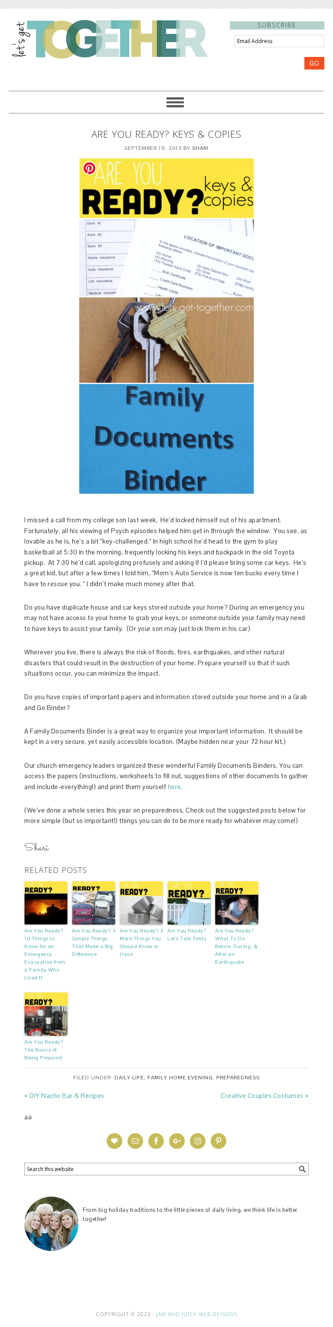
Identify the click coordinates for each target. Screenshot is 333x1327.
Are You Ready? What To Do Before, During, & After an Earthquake (236, 946)
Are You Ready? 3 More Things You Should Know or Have (141, 942)
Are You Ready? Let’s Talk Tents (186, 934)
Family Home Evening (180, 1077)
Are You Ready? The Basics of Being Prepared (43, 1049)
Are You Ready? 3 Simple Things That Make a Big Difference (93, 942)
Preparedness (238, 1077)
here (174, 787)
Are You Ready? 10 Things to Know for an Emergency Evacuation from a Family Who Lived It (44, 954)
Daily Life (129, 1077)
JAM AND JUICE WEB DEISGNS (197, 1314)
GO (314, 63)
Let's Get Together (109, 38)
